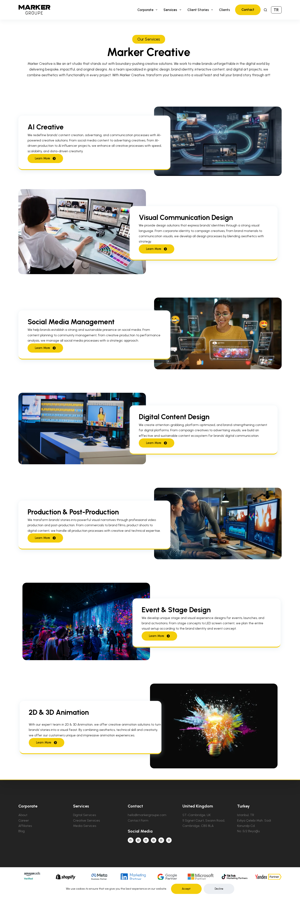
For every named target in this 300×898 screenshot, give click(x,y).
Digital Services (84, 815)
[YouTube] (161, 840)
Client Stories (198, 10)
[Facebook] (130, 840)
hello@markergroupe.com (147, 815)
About (22, 815)
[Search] (265, 9)
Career (23, 820)
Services (170, 10)
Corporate (145, 10)
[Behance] (169, 840)
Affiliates (25, 826)
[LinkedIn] (146, 840)
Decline (219, 888)
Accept (186, 888)
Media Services (84, 826)
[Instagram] (154, 840)
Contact (247, 10)
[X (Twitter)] (138, 840)
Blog (21, 831)
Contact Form (138, 820)
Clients (224, 10)
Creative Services (86, 820)
